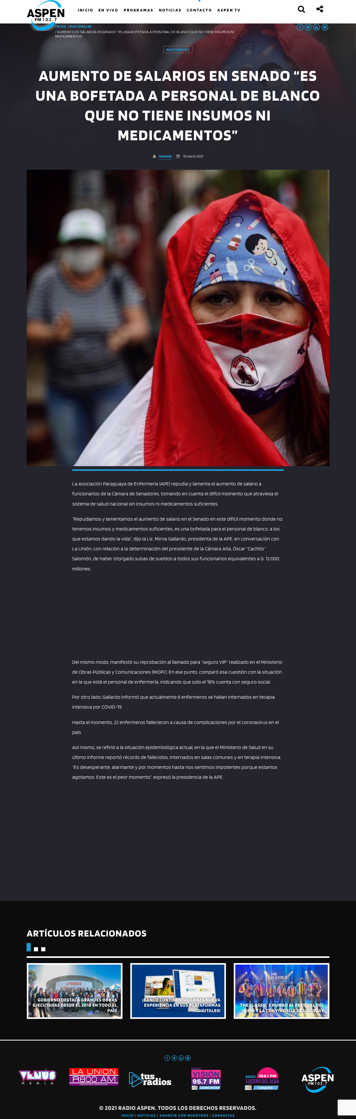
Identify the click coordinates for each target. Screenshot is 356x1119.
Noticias (146, 1115)
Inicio (127, 1115)
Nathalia (165, 156)
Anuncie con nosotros (183, 1115)
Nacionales (81, 26)
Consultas (223, 1115)
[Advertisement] (178, 615)
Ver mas (74, 991)
